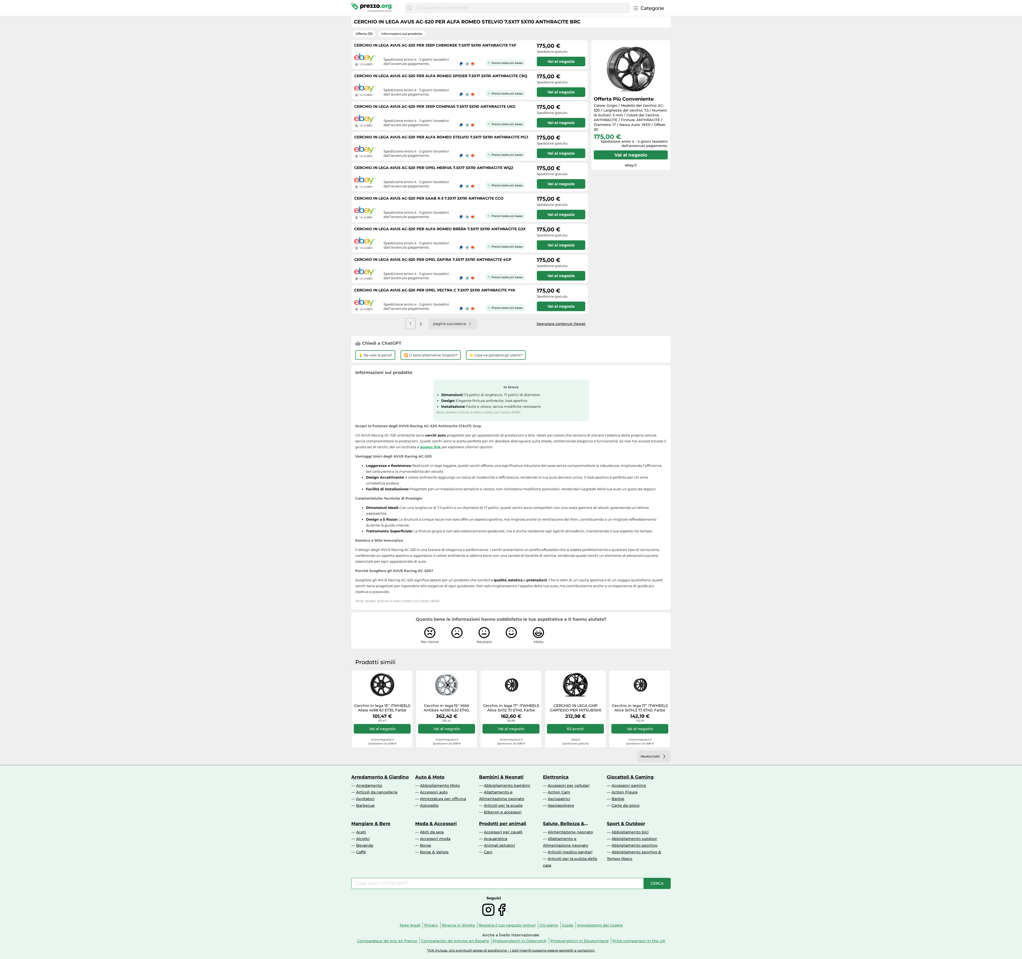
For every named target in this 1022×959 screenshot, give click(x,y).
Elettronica (555, 777)
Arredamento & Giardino (380, 777)
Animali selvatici (499, 845)
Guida (567, 925)
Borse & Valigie (434, 852)
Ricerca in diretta (458, 925)
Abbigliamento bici (630, 832)
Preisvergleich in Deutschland (579, 941)
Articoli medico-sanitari (570, 852)
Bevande (364, 845)
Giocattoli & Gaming (630, 777)
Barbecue (365, 805)
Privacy (431, 925)
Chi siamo (548, 925)
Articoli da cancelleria (376, 792)
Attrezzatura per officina (443, 798)
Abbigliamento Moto (440, 785)
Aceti (361, 832)
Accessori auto (434, 792)
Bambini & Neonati (501, 777)
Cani (488, 852)
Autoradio (429, 805)
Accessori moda (435, 838)
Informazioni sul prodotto (401, 34)
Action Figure (625, 792)
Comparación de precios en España (455, 941)
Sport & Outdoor (626, 823)
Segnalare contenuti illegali (561, 324)
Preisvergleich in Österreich (520, 941)
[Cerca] (409, 8)
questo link (430, 447)
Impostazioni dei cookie (600, 925)
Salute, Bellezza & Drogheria (563, 823)
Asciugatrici (559, 798)
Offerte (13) (364, 34)
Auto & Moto (429, 777)
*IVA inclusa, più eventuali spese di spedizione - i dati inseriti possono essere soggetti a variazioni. (511, 950)
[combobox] (522, 8)
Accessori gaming (629, 785)
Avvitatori (365, 798)
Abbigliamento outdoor (634, 838)
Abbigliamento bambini (507, 785)
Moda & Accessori (436, 823)
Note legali (410, 925)
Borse (425, 845)
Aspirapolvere (561, 805)
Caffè (361, 852)
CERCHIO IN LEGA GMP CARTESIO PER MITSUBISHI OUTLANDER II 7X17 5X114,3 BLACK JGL (575, 708)
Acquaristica (495, 838)
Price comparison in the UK (638, 941)
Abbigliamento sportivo (634, 845)
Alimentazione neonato (570, 832)
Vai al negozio (631, 155)
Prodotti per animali (502, 823)
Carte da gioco (626, 805)
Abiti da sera (432, 832)
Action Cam (559, 792)
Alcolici (363, 838)
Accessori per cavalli (503, 832)
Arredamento (369, 785)
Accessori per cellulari (569, 785)
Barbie (618, 798)
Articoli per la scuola (503, 805)
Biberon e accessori (503, 812)
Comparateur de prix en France (387, 941)
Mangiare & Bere (370, 823)
